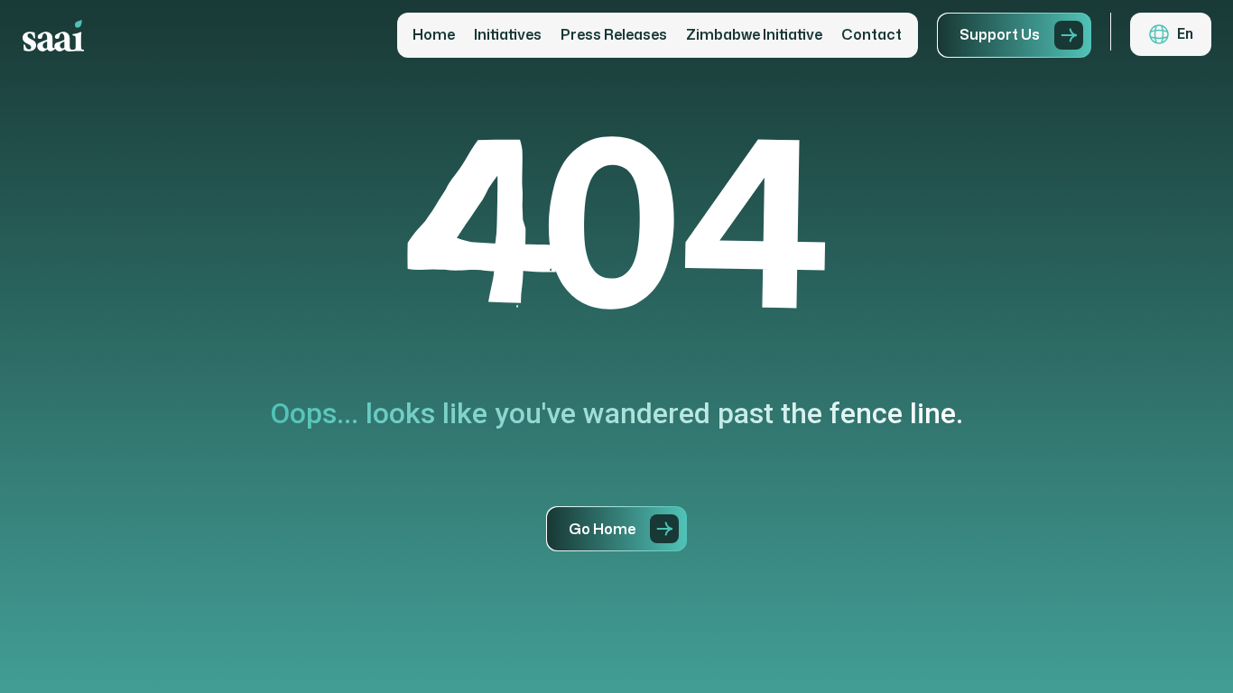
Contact (871, 35)
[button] (1170, 34)
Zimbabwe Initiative (754, 35)
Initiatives (508, 35)
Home (434, 35)
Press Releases (614, 35)
